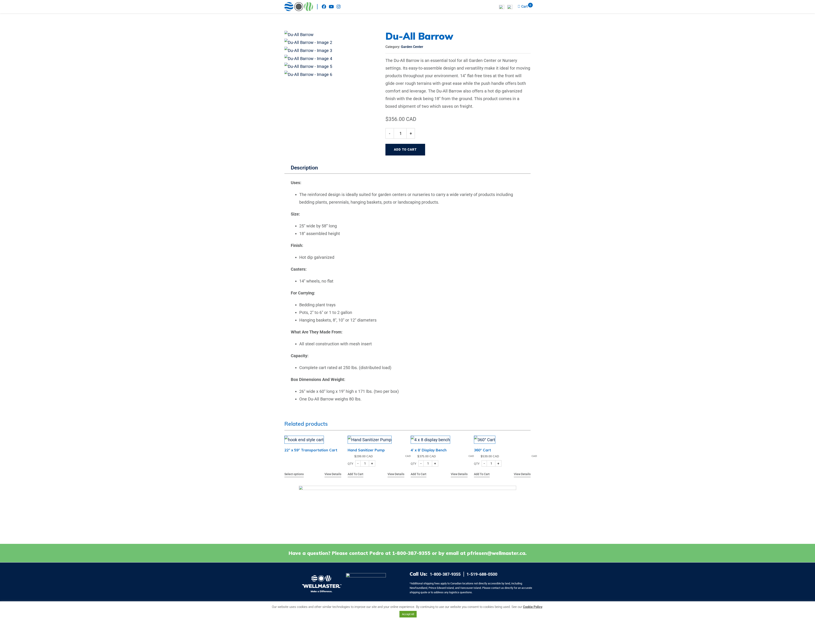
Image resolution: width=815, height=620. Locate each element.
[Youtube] (331, 6)
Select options (294, 474)
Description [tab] (304, 168)
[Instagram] (338, 6)
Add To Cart (405, 149)
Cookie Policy (532, 607)
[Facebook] (324, 6)
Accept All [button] (408, 614)
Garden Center (412, 47)
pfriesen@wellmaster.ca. (497, 553)
